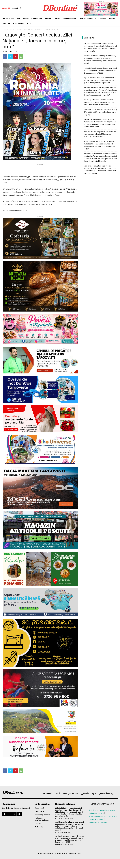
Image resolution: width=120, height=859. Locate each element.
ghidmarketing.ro (97, 819)
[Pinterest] (15, 56)
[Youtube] (19, 814)
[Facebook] (5, 56)
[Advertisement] (40, 169)
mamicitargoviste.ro (108, 810)
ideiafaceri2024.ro (96, 813)
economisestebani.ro (97, 816)
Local (10, 29)
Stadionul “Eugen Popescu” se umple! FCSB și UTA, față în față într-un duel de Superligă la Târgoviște (100, 112)
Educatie (58, 818)
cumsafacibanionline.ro (98, 822)
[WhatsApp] (21, 56)
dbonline (11, 51)
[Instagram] (9, 814)
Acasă (5, 29)
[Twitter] (10, 56)
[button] (17, 8)
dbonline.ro (93, 810)
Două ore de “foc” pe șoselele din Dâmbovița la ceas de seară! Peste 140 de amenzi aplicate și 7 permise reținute (100, 134)
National (58, 844)
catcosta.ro (112, 816)
